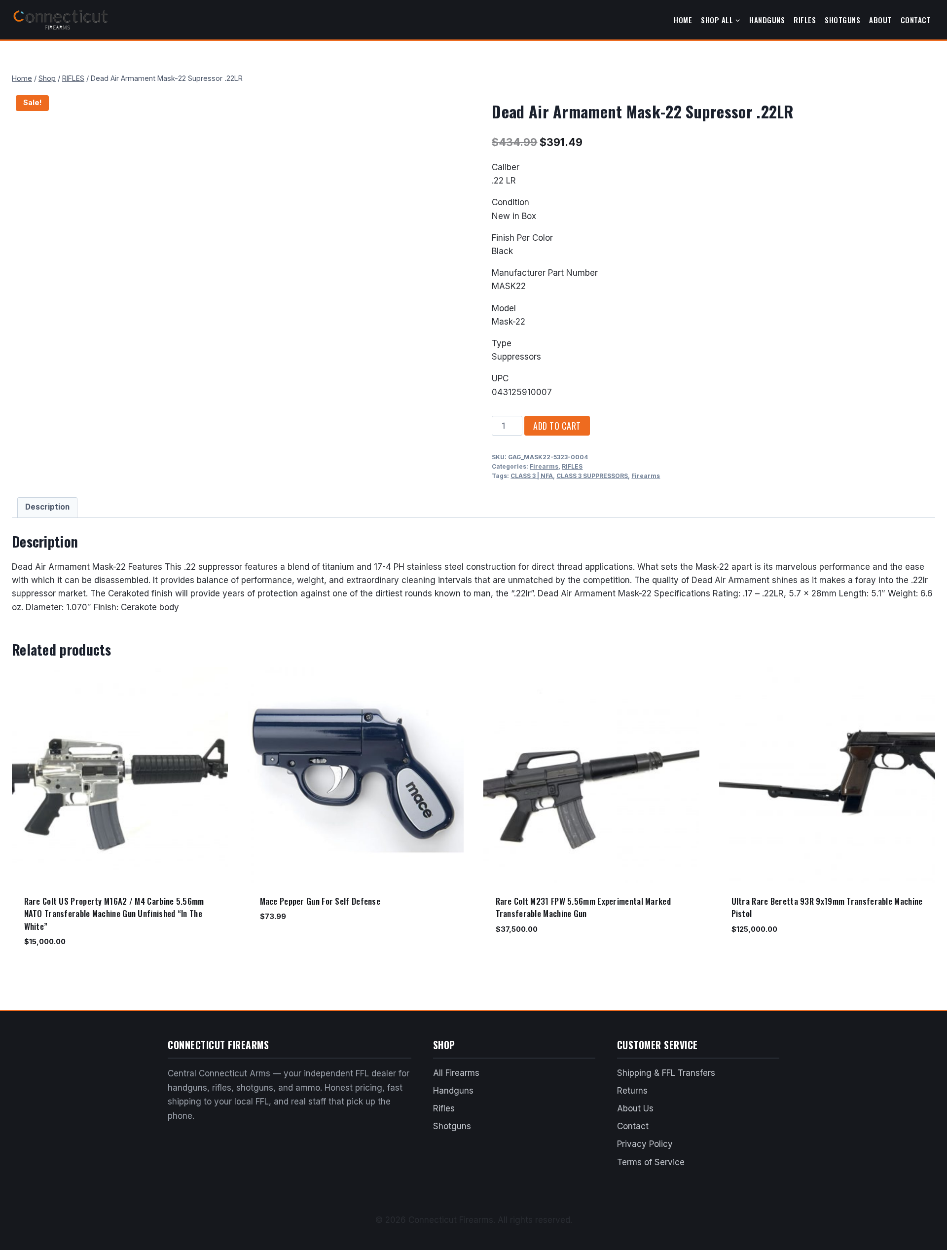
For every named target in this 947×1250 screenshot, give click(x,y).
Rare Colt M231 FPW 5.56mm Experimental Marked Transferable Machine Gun (583, 907)
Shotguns (842, 19)
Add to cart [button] (280, 946)
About (880, 19)
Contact (916, 19)
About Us (635, 1108)
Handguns (767, 19)
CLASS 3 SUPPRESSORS (592, 475)
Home (683, 19)
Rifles (805, 19)
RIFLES (572, 466)
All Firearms (456, 1073)
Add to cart (557, 425)
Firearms (544, 466)
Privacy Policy (645, 1144)
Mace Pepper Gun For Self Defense (320, 901)
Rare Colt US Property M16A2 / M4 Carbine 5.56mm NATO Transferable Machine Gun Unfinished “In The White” (114, 913)
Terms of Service (651, 1162)
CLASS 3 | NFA (531, 475)
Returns (632, 1091)
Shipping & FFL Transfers (666, 1073)
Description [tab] (47, 507)
